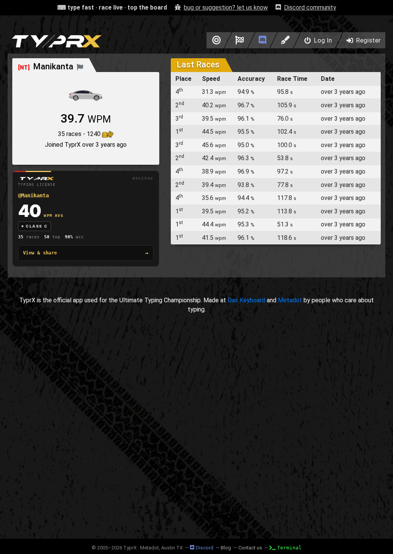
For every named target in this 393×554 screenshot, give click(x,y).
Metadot (290, 300)
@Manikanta (33, 195)
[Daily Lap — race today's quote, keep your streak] (239, 40)
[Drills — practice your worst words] (215, 40)
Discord (204, 548)
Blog (226, 548)
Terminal (289, 548)
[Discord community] (262, 40)
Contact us (250, 548)
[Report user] (80, 66)
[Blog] (285, 40)
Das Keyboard (246, 300)
